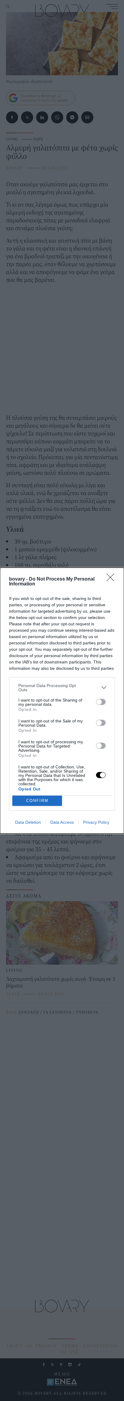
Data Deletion (28, 822)
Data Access (62, 822)
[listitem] (62, 687)
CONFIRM (37, 800)
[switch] (101, 702)
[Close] (112, 579)
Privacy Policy (96, 822)
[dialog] (62, 701)
